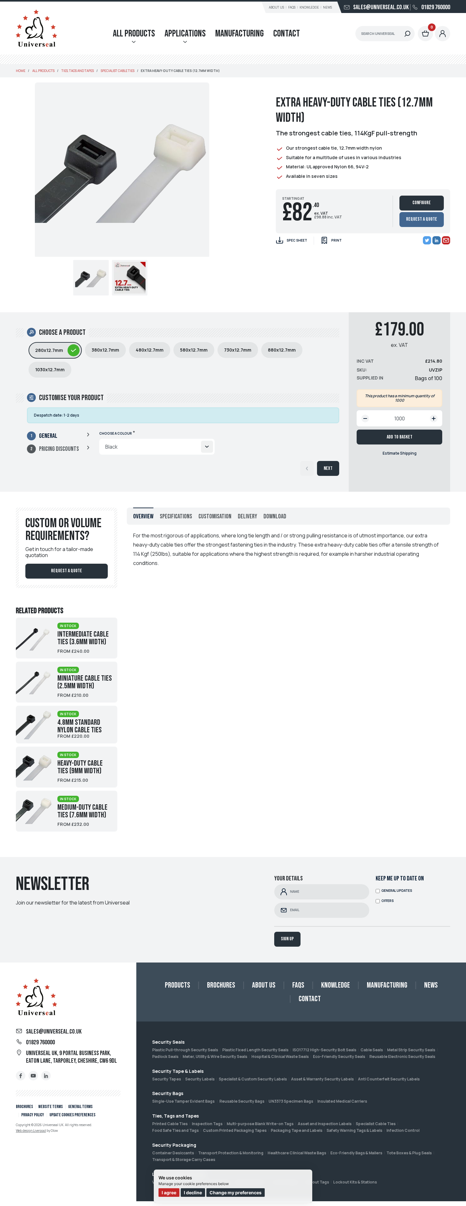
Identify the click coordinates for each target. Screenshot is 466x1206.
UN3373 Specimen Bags (291, 1101)
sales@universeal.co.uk (381, 7)
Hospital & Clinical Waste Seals (280, 1056)
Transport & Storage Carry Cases (183, 1159)
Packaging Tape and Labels (296, 1130)
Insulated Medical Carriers (342, 1101)
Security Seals (168, 1042)
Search (407, 33)
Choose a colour (115, 433)
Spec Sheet (297, 240)
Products (177, 985)
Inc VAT (365, 361)
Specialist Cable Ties (376, 1123)
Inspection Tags (207, 1123)
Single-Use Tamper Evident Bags (183, 1101)
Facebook (20, 1075)
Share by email (446, 240)
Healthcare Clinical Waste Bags (297, 1153)
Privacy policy (32, 1115)
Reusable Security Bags (241, 1101)
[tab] (55, 350)
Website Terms (50, 1106)
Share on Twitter (427, 240)
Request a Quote (421, 219)
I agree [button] (169, 1192)
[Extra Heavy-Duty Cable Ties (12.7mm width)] (91, 277)
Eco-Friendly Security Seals (339, 1056)
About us (276, 7)
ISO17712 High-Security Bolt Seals (324, 1050)
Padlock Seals (165, 1056)
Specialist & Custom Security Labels (253, 1079)
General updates (396, 891)
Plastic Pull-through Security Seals (185, 1050)
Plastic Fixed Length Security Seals (255, 1050)
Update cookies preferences (72, 1115)
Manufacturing (239, 33)
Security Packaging (174, 1145)
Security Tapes (166, 1079)
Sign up (287, 939)
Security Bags (167, 1093)
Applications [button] (185, 33)
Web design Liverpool (31, 1130)
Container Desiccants (173, 1153)
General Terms (80, 1106)
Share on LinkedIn (436, 240)
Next (328, 468)
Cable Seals (371, 1050)
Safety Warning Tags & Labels (354, 1130)
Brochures (24, 1106)
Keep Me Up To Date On (400, 878)
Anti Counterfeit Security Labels (389, 1079)
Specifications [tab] (176, 516)
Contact (286, 33)
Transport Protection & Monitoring (230, 1153)
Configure (421, 203)
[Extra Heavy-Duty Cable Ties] (129, 277)
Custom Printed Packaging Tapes (235, 1130)
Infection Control (402, 1130)
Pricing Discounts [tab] (59, 449)
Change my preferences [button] (236, 1192)
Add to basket (399, 437)
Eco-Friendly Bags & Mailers (356, 1153)
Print (336, 240)
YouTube (33, 1075)
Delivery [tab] (247, 516)
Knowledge (309, 7)
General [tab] (48, 436)
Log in (442, 33)
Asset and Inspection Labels (325, 1123)
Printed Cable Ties (170, 1123)
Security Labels (200, 1079)
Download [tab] (274, 516)
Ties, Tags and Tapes (175, 1116)
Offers (387, 901)
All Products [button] (134, 33)
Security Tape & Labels (178, 1071)
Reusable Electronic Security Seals (402, 1056)
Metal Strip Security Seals (411, 1050)
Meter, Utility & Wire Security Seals (215, 1056)
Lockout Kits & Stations (355, 1182)
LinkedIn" (46, 1075)
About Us (263, 985)
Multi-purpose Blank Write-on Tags (260, 1123)
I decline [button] (193, 1192)
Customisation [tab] (214, 516)
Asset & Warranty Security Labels (322, 1079)
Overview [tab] (143, 516)
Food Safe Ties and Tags (175, 1130)
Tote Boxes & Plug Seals (409, 1153)
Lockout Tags (316, 1182)
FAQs (291, 7)
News (327, 7)
